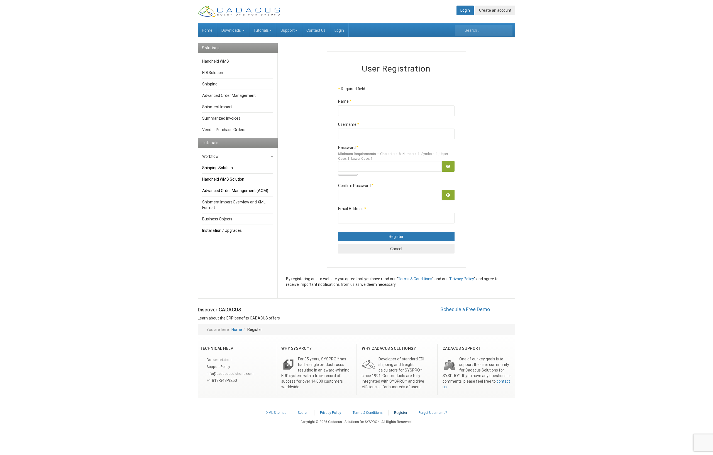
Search (303, 413)
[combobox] (483, 30)
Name (344, 101)
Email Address (352, 208)
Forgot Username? (433, 413)
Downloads (231, 30)
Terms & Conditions (415, 279)
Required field (351, 89)
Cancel (396, 249)
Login (339, 30)
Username (348, 124)
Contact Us (316, 30)
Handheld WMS (215, 61)
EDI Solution (212, 72)
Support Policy (218, 367)
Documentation (218, 360)
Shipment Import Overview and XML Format (233, 205)
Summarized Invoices (221, 118)
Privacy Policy (462, 279)
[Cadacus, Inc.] (239, 11)
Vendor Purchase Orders (223, 129)
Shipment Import (217, 107)
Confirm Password (355, 185)
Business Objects (217, 219)
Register (396, 236)
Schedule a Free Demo (465, 309)
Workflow (210, 156)
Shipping (210, 84)
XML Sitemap (276, 413)
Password (348, 147)
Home (207, 30)
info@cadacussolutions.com (229, 374)
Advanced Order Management (229, 95)
